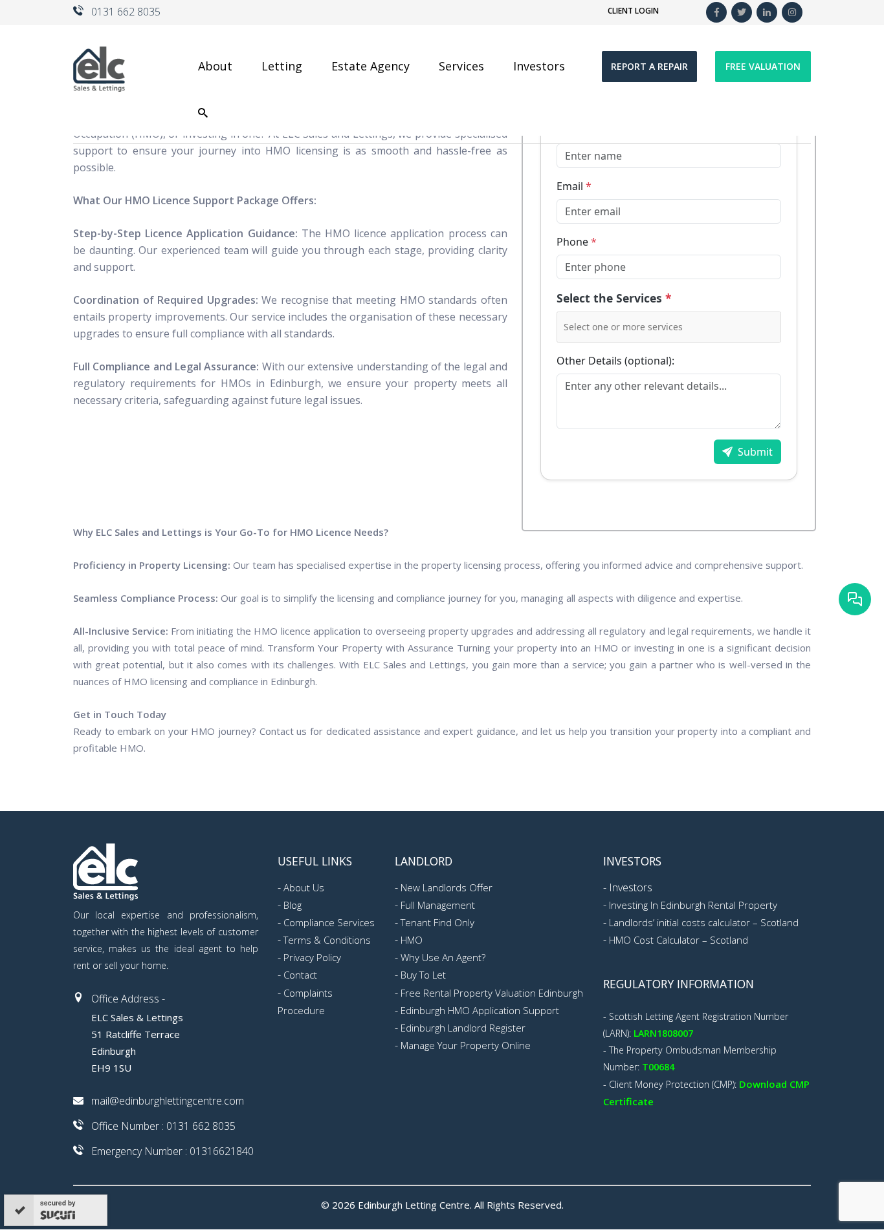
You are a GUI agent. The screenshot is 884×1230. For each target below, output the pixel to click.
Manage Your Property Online (466, 1045)
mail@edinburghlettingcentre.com (167, 1101)
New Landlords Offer (446, 887)
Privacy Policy (312, 957)
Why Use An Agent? (443, 957)
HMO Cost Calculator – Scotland (678, 939)
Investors (630, 887)
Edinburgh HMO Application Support (480, 1010)
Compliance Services (329, 922)
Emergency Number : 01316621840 (172, 1151)
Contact (300, 974)
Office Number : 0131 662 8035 (163, 1126)
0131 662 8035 (125, 12)
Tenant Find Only (437, 922)
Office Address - (128, 998)
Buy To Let (423, 974)
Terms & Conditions (327, 939)
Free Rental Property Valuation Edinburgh (492, 992)
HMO (412, 939)
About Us (303, 887)
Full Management (438, 904)
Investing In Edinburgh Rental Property (693, 904)
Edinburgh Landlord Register (463, 1027)
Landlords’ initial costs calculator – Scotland (704, 922)
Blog (292, 904)
